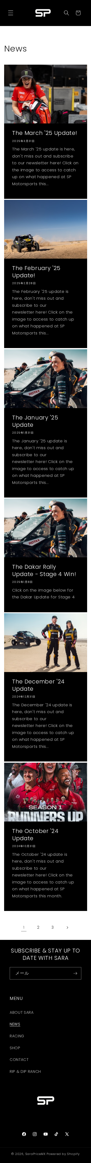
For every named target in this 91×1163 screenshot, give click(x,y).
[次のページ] (67, 927)
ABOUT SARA (22, 1012)
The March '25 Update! (44, 133)
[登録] (75, 973)
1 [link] (24, 927)
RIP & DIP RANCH (25, 1071)
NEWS (15, 1024)
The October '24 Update (35, 835)
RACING (17, 1036)
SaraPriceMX (35, 1154)
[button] (11, 13)
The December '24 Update (38, 685)
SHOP (15, 1047)
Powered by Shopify (63, 1154)
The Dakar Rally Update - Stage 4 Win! (44, 570)
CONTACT (19, 1059)
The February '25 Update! (36, 272)
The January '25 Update (35, 421)
